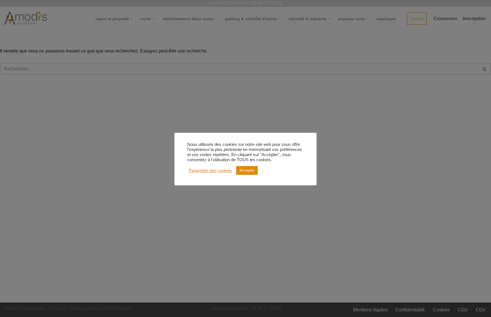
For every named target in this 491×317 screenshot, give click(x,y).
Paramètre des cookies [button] (210, 170)
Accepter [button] (247, 170)
